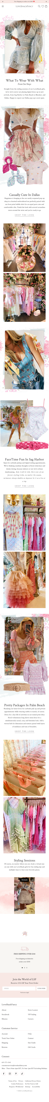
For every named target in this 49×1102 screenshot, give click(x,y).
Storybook (5, 1014)
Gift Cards (31, 1047)
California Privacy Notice (33, 1081)
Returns (4, 1047)
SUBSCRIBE (41, 988)
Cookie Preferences (17, 1084)
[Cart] (46, 6)
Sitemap (27, 1087)
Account (5, 1034)
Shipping (5, 1043)
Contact (31, 1038)
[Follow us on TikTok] (22, 1074)
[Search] (39, 6)
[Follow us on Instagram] (10, 1074)
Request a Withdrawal (16, 1087)
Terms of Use (12, 1081)
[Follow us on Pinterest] (16, 1074)
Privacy (20, 1081)
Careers (31, 1019)
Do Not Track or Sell (31, 1084)
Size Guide (32, 1043)
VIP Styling (32, 1014)
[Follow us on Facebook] (4, 1074)
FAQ (29, 1034)
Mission (4, 1019)
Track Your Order (8, 1038)
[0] (42, 6)
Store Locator (33, 1010)
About (4, 1010)
